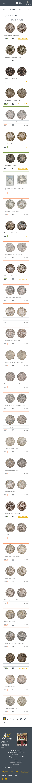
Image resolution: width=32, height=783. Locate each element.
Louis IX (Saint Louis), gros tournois (12, 340)
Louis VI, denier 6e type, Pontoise (11, 143)
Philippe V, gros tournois (9, 491)
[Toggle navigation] (3, 2)
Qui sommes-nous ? (16, 750)
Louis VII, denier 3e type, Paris (10, 319)
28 (21, 718)
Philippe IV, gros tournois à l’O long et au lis (14, 599)
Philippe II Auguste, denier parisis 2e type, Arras (14, 405)
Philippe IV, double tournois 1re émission (13, 254)
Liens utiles (16, 764)
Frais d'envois (16, 754)
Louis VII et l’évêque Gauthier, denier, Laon (13, 362)
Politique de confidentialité (16, 757)
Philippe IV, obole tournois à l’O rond (12, 57)
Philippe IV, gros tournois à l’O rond (12, 211)
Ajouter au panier (22, 38)
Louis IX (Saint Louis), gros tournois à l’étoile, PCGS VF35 (15, 189)
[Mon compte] (20, 3)
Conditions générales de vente (16, 752)
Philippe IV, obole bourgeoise (10, 78)
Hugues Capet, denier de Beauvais (11, 448)
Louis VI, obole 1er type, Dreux (11, 665)
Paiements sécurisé (16, 762)
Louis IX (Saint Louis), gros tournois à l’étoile (14, 643)
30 (5, 722)
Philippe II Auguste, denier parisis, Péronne (13, 383)
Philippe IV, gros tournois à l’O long (12, 556)
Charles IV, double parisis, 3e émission (12, 297)
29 (25, 718)
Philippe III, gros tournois (9, 578)
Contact (16, 760)
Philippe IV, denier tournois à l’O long (12, 122)
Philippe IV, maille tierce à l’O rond (11, 232)
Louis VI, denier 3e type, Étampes (11, 35)
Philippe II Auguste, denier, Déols (11, 427)
